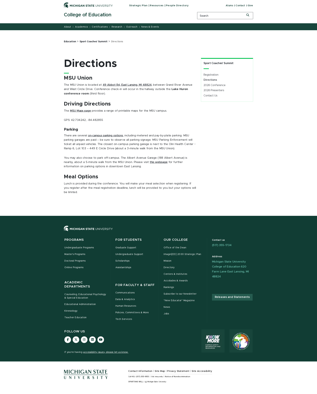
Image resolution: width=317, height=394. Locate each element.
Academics (81, 27)
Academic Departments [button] (77, 284)
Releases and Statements (232, 297)
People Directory (177, 5)
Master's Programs (74, 254)
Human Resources (125, 306)
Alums (229, 5)
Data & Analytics (125, 299)
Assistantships (123, 267)
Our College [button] (176, 239)
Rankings (169, 287)
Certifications (100, 27)
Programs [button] (74, 239)
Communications (125, 293)
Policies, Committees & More (132, 312)
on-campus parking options (105, 135)
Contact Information (140, 371)
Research (117, 27)
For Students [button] (128, 239)
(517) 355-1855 (142, 376)
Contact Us (210, 95)
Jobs (166, 314)
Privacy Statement (178, 371)
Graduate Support (125, 248)
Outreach (131, 27)
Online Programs (74, 267)
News (167, 307)
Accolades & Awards (176, 281)
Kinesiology (71, 311)
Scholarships (122, 261)
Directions (210, 80)
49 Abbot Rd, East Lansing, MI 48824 (127, 85)
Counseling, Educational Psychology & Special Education (85, 296)
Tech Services (123, 319)
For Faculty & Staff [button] (135, 285)
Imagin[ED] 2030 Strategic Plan (182, 254)
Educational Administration (80, 304)
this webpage (159, 162)
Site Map (160, 371)
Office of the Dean (175, 248)
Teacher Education (75, 317)
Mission (168, 261)
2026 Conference (215, 85)
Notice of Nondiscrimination (177, 376)
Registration (211, 74)
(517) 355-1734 (221, 245)
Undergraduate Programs (79, 248)
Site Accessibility (202, 371)
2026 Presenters (214, 90)
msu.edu (159, 376)
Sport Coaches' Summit (218, 63)
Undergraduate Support (129, 254)
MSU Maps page (80, 110)
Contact (240, 5)
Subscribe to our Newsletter (180, 294)
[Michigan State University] (88, 5)
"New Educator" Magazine (179, 300)
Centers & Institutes (175, 274)
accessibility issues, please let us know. (105, 352)
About (67, 27)
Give (250, 5)
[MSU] (158, 232)
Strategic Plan (138, 5)
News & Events (150, 27)
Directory (169, 267)
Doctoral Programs (75, 261)
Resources (156, 5)
